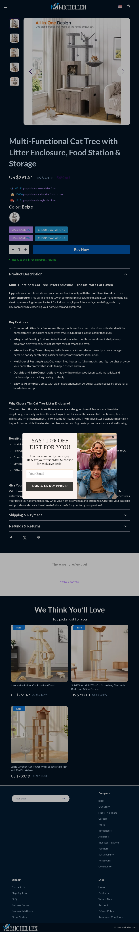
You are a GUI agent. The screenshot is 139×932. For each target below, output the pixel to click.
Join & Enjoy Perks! (50, 486)
